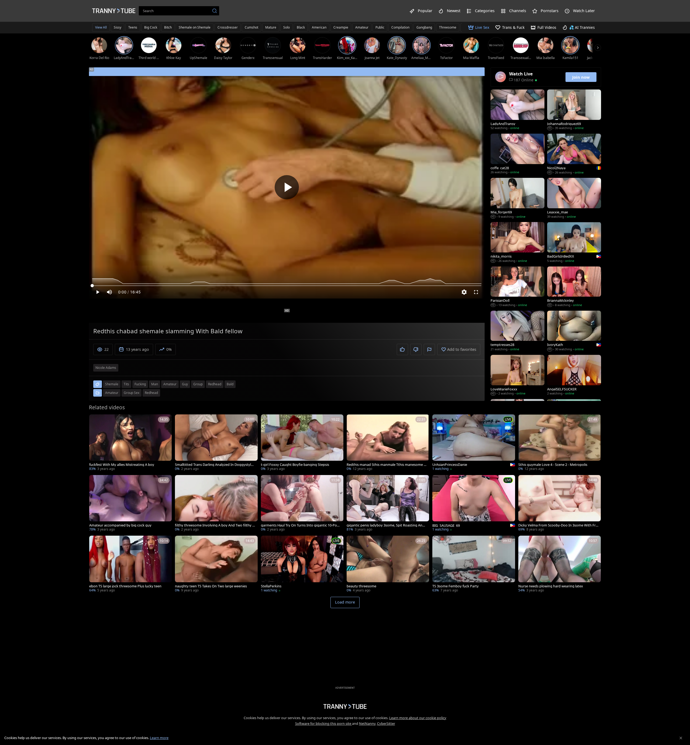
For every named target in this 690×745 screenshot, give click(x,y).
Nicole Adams (105, 367)
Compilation (400, 27)
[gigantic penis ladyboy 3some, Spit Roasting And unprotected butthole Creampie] (388, 503)
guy (185, 384)
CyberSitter (386, 723)
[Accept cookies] (681, 738)
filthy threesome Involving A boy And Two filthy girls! (215, 525)
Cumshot (251, 27)
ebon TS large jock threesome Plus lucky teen (125, 586)
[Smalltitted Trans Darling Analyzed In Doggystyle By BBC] (216, 443)
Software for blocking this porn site (323, 723)
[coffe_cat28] (517, 154)
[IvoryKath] (574, 331)
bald (230, 384)
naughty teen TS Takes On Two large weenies (211, 586)
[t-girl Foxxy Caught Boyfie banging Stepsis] (302, 443)
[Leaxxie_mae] (574, 198)
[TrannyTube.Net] (113, 10)
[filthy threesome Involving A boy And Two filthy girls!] (216, 503)
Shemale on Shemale (195, 27)
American (319, 27)
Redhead (151, 392)
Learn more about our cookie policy (417, 717)
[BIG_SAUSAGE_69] (473, 503)
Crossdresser (228, 27)
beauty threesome (361, 586)
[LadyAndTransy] (517, 110)
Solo (286, 27)
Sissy (117, 27)
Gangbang (424, 27)
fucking (140, 384)
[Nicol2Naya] (574, 154)
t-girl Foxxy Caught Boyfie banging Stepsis (295, 464)
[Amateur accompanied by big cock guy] (130, 503)
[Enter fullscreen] (476, 292)
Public (379, 27)
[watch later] (95, 421)
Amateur (361, 27)
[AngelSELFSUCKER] (574, 375)
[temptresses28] (517, 331)
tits (126, 384)
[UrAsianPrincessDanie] (473, 443)
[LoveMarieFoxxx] (517, 375)
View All (101, 27)
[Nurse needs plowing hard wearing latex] (559, 564)
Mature (270, 27)
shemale (111, 384)
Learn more (159, 737)
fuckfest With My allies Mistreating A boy (121, 464)
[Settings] (464, 292)
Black (301, 27)
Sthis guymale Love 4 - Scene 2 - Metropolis (552, 464)
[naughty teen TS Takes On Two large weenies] (216, 564)
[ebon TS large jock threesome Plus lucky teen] (130, 564)
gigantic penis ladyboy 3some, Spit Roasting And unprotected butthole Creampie (386, 525)
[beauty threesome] (388, 564)
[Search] (214, 10)
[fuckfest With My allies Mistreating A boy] (130, 443)
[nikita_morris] (517, 243)
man (154, 384)
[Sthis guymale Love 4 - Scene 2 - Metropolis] (559, 443)
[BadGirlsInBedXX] (574, 243)
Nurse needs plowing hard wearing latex (550, 586)
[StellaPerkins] (302, 564)
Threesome (447, 27)
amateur (170, 384)
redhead (214, 384)
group (198, 384)
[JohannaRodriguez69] (574, 110)
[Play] (287, 187)
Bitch (168, 27)
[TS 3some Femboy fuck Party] (473, 564)
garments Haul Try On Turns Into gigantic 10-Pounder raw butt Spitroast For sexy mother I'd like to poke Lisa (301, 525)
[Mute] (109, 292)
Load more (345, 602)
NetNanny (367, 723)
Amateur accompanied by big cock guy (120, 525)
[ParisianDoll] (517, 287)
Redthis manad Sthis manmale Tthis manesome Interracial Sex (387, 464)
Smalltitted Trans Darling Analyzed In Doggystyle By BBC (214, 464)
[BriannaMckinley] (574, 287)
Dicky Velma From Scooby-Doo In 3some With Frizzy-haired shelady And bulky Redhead (558, 525)
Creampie (340, 27)
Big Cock (150, 27)
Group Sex (131, 392)
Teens (132, 27)
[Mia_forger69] (517, 198)
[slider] (286, 285)
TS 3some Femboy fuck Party (455, 586)
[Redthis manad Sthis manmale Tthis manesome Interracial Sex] (388, 443)
